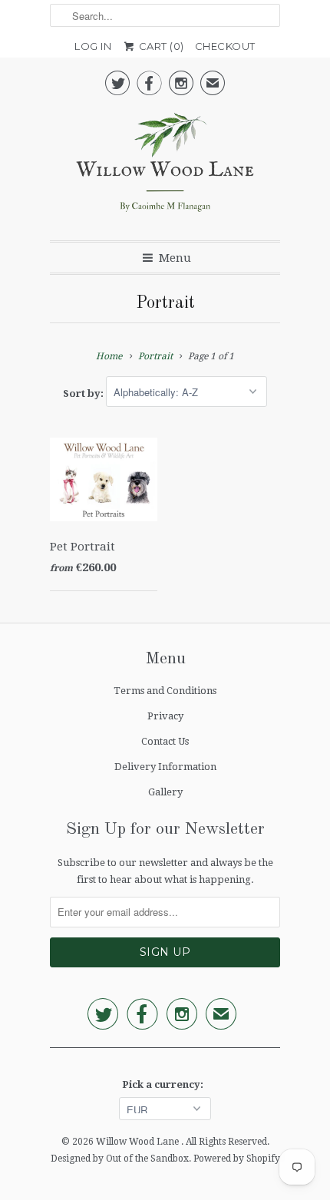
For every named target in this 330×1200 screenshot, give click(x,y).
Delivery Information (165, 766)
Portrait (165, 303)
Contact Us (165, 741)
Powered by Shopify (236, 1158)
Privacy (165, 716)
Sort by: (84, 392)
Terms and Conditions (165, 690)
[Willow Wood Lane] (165, 166)
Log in (92, 46)
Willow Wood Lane (138, 1141)
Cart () (160, 46)
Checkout (225, 46)
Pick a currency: (165, 1084)
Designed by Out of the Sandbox (120, 1158)
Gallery (165, 792)
